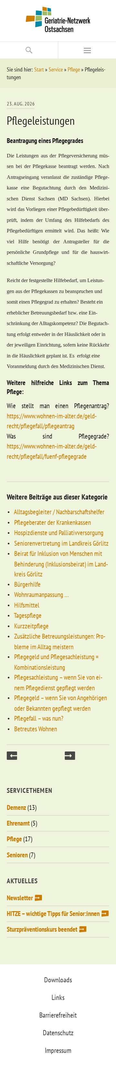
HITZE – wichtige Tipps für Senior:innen (53, 913)
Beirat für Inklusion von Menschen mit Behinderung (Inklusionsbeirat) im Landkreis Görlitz (61, 563)
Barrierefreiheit (58, 1015)
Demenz (16, 807)
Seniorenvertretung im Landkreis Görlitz (61, 543)
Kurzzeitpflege (31, 626)
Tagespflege (28, 615)
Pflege (74, 69)
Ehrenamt (18, 823)
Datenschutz (58, 1032)
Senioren (17, 855)
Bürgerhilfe (27, 584)
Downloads (58, 979)
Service (56, 69)
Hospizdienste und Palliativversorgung (58, 532)
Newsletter (20, 898)
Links (58, 997)
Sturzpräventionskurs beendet (42, 929)
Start (39, 69)
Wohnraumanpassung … (41, 594)
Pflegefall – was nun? (38, 718)
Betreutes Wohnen (35, 729)
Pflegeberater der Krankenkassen (52, 522)
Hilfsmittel (26, 605)
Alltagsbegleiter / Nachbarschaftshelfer (59, 512)
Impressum (58, 1050)
